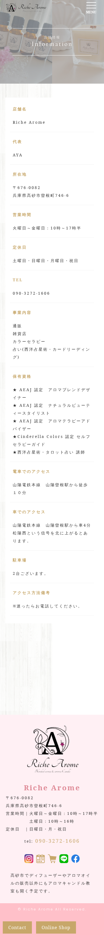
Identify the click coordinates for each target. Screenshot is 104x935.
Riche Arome (38, 909)
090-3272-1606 (57, 840)
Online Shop (56, 927)
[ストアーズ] (52, 859)
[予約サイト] (40, 859)
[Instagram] (28, 859)
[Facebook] (75, 859)
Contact (17, 927)
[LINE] (63, 859)
